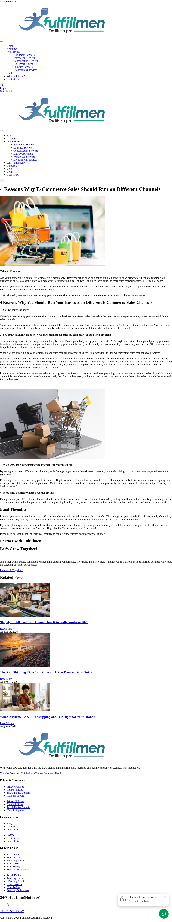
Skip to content (8, 1)
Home (10, 45)
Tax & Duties (14, 854)
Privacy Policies (15, 786)
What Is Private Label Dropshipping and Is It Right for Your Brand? (47, 717)
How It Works (14, 863)
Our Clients (13, 829)
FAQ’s (10, 823)
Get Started (13, 174)
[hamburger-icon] (1, 41)
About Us (12, 48)
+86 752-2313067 (12, 911)
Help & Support (15, 795)
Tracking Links (15, 857)
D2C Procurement (23, 63)
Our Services (13, 51)
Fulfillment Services (24, 54)
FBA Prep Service (16, 860)
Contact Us (13, 79)
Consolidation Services (25, 60)
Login (10, 171)
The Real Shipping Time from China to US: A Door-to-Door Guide (46, 672)
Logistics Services (23, 66)
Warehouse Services (24, 57)
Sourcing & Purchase (18, 869)
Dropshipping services (25, 69)
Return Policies (15, 789)
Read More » (7, 628)
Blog (9, 72)
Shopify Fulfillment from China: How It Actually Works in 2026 (44, 622)
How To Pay (13, 866)
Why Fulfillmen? (16, 76)
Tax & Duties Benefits (18, 792)
